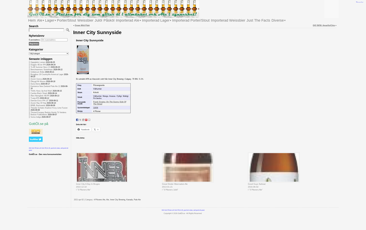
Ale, (108, 200)
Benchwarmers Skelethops (42, 69)
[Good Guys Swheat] (289, 167)
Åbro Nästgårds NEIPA (40, 96)
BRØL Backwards (38, 105)
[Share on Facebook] (77, 120)
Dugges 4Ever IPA (38, 65)
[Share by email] (89, 120)
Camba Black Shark (39, 93)
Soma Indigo (36, 117)
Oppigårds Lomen (38, 62)
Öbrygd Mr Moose (38, 81)
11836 (95, 108)
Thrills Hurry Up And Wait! (41, 91)
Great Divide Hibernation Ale (175, 184)
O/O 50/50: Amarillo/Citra (324, 25)
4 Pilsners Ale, (100, 200)
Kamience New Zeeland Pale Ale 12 (45, 86)
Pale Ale (137, 200)
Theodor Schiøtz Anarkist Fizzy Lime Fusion (49, 108)
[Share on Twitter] (80, 120)
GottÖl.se (181, 213)
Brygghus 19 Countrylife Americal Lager (47, 74)
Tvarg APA (35, 98)
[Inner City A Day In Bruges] (117, 167)
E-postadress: (35, 40)
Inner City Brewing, (118, 200)
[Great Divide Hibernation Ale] (203, 167)
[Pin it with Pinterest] (86, 120)
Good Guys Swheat (256, 184)
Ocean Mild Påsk (82, 25)
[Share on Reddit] (83, 120)
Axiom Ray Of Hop (38, 103)
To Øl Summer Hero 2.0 (40, 67)
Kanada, (130, 200)
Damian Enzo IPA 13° (39, 100)
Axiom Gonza (36, 79)
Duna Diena (35, 84)
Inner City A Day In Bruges (88, 184)
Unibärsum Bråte (37, 72)
